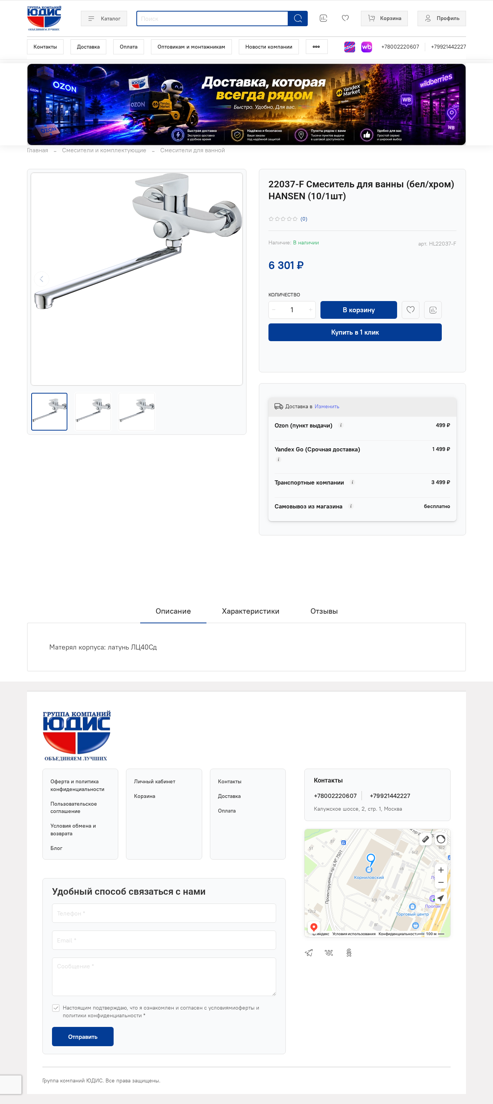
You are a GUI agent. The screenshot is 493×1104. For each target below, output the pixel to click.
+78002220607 (400, 46)
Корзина (144, 796)
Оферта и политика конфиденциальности (77, 785)
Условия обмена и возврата (73, 829)
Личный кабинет (154, 781)
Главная (37, 150)
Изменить (327, 406)
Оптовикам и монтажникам (191, 46)
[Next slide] (232, 279)
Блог (56, 848)
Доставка (88, 46)
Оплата (129, 46)
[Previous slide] (41, 279)
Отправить (82, 1036)
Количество (284, 295)
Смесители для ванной (192, 150)
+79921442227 (448, 46)
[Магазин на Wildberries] (367, 47)
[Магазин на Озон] (350, 47)
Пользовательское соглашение (73, 807)
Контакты (45, 46)
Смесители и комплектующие (104, 150)
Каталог (111, 18)
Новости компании (268, 46)
